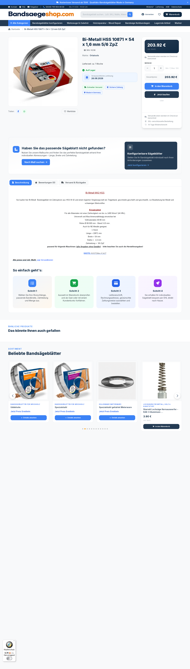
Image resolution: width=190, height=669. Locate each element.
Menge (148, 63)
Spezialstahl (17, 407)
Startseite (15, 29)
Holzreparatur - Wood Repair (107, 23)
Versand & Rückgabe (75, 182)
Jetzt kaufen (163, 94)
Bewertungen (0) (46, 182)
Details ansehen (29, 418)
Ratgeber (34, 7)
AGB (167, 7)
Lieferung (160, 7)
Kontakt (13, 7)
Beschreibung (22, 182)
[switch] (9, 658)
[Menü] (14, 641)
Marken (178, 23)
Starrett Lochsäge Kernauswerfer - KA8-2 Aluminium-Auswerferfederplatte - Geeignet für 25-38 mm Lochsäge (161, 410)
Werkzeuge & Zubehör (78, 23)
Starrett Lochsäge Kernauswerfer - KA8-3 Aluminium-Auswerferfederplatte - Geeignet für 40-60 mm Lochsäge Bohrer (117, 410)
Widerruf (149, 7)
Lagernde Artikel (162, 23)
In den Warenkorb (118, 426)
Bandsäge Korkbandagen (137, 23)
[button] (177, 396)
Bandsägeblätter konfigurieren (47, 23)
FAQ (23, 7)
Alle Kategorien (20, 23)
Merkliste (71, 111)
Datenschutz (177, 7)
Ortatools (94, 55)
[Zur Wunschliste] (45, 397)
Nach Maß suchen (34, 162)
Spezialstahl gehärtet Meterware (71, 407)
